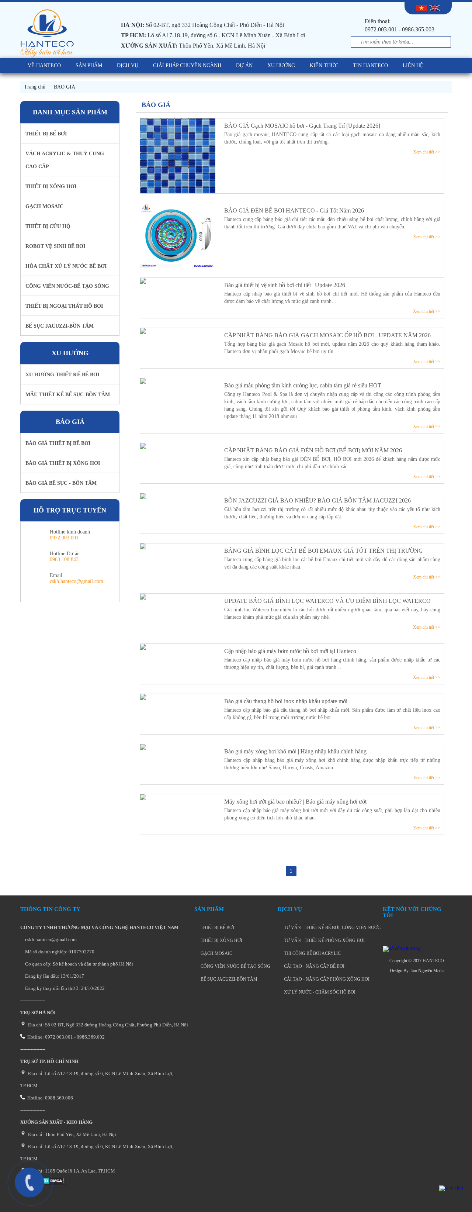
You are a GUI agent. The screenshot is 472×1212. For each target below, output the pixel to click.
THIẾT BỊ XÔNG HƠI (220, 940)
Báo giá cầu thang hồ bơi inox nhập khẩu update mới (285, 701)
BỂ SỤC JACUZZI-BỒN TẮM (228, 979)
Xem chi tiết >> (426, 152)
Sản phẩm (89, 65)
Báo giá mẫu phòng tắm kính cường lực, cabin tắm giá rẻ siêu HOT (302, 385)
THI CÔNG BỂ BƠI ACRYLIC (312, 953)
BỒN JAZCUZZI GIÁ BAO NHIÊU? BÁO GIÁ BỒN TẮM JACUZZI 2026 (317, 500)
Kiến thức (324, 65)
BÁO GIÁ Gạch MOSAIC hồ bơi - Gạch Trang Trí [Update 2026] (302, 125)
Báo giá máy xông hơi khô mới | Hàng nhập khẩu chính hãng (295, 751)
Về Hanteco (44, 65)
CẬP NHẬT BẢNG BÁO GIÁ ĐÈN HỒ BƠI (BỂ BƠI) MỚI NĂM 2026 (313, 450)
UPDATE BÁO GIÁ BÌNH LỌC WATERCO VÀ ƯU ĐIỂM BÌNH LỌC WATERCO (327, 601)
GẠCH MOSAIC (215, 953)
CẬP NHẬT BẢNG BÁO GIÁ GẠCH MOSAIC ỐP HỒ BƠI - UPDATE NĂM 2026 (327, 335)
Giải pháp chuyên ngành (187, 65)
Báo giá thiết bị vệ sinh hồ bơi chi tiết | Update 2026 (284, 285)
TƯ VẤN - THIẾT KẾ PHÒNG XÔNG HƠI (324, 940)
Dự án (244, 65)
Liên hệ (413, 65)
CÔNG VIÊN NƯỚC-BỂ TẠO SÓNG (234, 966)
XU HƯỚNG (281, 65)
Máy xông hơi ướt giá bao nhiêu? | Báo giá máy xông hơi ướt (295, 801)
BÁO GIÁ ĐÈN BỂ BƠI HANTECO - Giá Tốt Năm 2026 (294, 210)
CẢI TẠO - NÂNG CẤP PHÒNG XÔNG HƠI (326, 979)
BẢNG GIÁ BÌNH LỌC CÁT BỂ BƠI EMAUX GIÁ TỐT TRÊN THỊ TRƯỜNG (323, 551)
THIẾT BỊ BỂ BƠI (216, 927)
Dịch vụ (127, 65)
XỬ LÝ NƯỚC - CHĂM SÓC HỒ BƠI (319, 992)
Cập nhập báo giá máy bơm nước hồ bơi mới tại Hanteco (290, 651)
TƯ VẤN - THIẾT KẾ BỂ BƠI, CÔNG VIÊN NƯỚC (332, 927)
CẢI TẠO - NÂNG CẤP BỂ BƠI (313, 966)
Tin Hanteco (370, 65)
